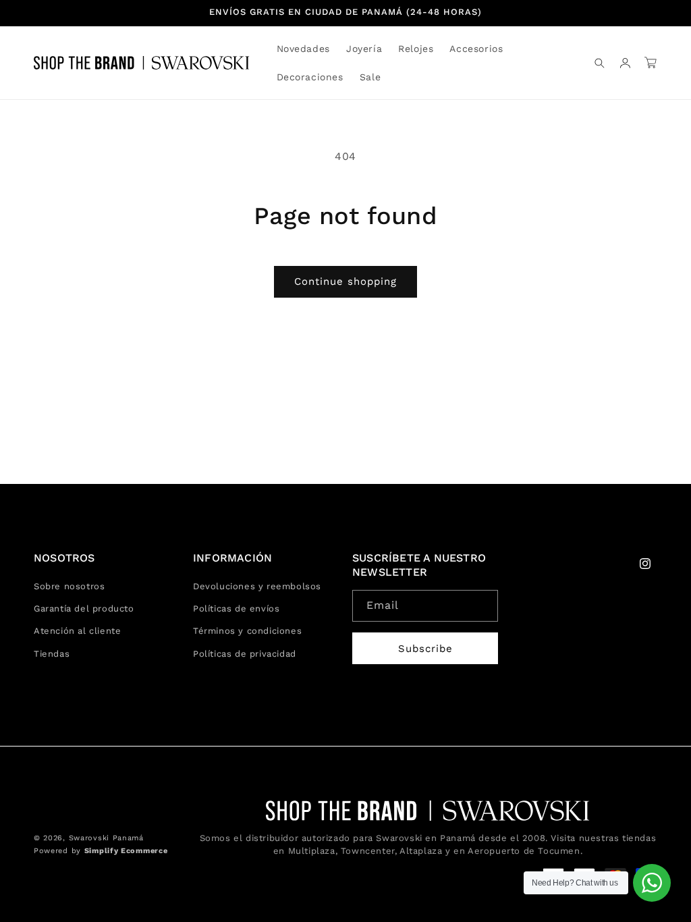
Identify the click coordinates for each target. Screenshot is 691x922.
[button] (364, 48)
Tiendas (52, 654)
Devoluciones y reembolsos (257, 586)
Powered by (100, 850)
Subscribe (425, 649)
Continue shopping (345, 281)
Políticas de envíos (236, 608)
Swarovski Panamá (106, 838)
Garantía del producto (84, 608)
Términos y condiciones (247, 631)
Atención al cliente (77, 631)
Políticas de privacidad (244, 654)
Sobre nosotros (69, 586)
